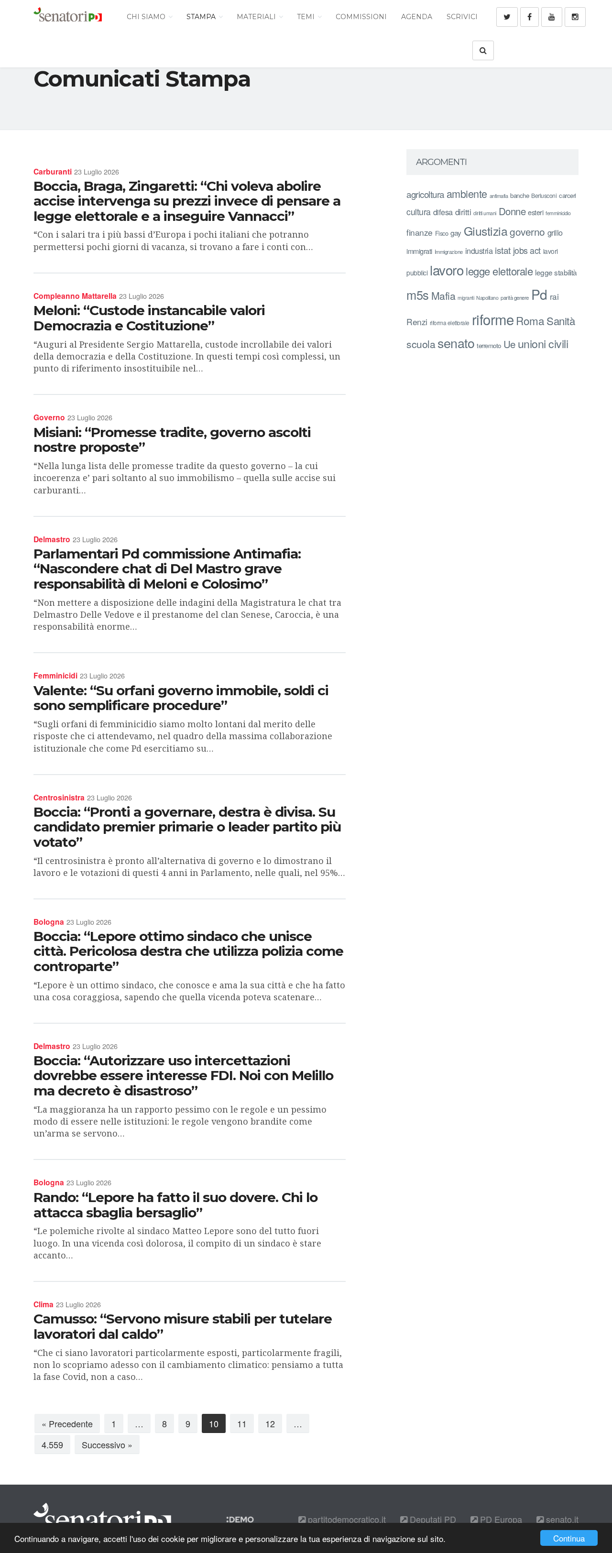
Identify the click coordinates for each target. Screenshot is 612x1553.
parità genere (515, 297)
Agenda (416, 16)
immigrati (419, 251)
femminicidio (558, 213)
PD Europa (500, 1519)
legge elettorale (499, 270)
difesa (443, 212)
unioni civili (543, 343)
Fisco (441, 233)
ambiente (467, 193)
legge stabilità (556, 272)
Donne (512, 211)
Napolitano (487, 297)
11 (242, 1423)
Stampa (202, 16)
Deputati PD (431, 1519)
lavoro (446, 269)
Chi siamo (147, 16)
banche (519, 195)
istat (503, 249)
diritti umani (484, 213)
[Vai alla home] (67, 16)
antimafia (499, 195)
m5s (417, 294)
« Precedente (67, 1423)
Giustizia (486, 230)
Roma (530, 320)
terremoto (489, 345)
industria (479, 250)
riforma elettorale (450, 322)
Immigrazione (449, 251)
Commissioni (361, 16)
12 (270, 1423)
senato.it (561, 1519)
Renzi (416, 322)
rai (554, 296)
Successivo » (107, 1444)
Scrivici (462, 16)
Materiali (257, 16)
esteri (535, 212)
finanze (419, 232)
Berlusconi (544, 195)
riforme (493, 319)
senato (455, 342)
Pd (539, 294)
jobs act (527, 250)
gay (455, 233)
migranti (466, 297)
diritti (463, 212)
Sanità (560, 320)
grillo (555, 232)
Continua (569, 1538)
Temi (307, 16)
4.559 (52, 1444)
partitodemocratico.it (346, 1519)
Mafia (443, 295)
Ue (509, 344)
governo (527, 231)
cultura (418, 212)
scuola (420, 344)
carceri (567, 195)
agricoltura (425, 193)
